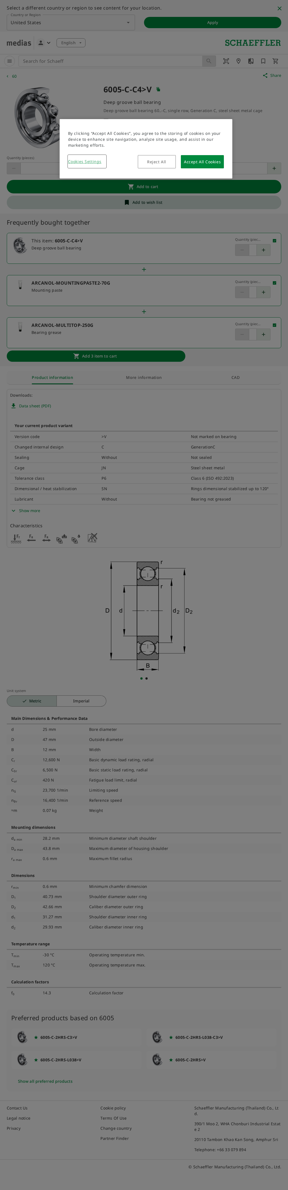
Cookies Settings (85, 161)
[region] (146, 148)
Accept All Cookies (202, 161)
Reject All (156, 161)
